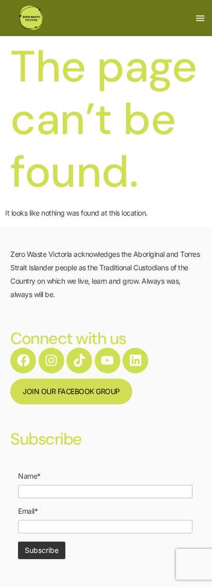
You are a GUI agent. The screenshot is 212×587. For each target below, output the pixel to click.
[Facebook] (23, 360)
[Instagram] (51, 360)
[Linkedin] (135, 360)
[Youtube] (107, 360)
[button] (200, 18)
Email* (28, 511)
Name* (29, 476)
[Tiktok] (79, 360)
